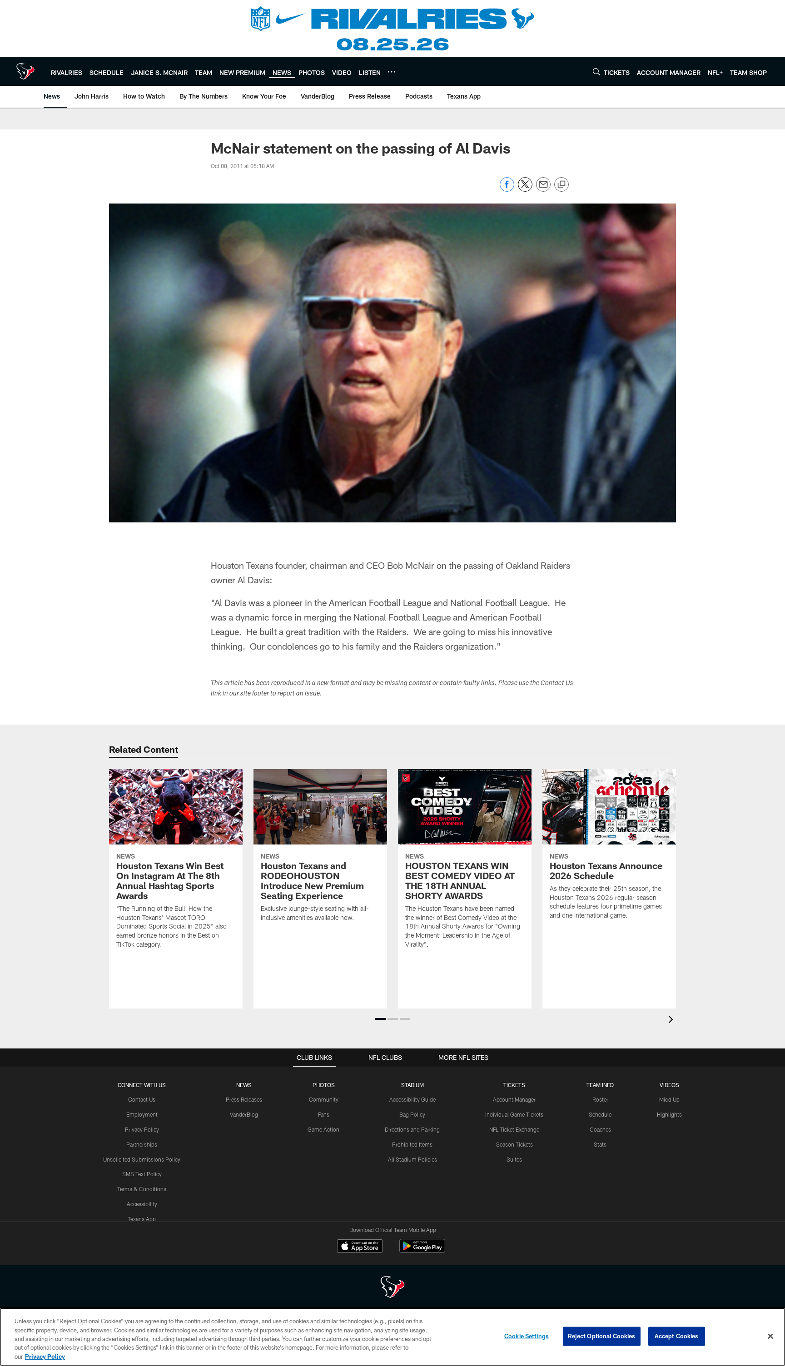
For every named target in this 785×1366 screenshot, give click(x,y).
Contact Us (141, 1099)
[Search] (596, 71)
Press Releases (244, 1099)
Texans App (142, 1219)
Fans (323, 1114)
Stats (600, 1144)
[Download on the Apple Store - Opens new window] (359, 1247)
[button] (380, 1019)
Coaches (600, 1129)
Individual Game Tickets (514, 1114)
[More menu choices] (391, 71)
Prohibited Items (412, 1144)
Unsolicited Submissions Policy (141, 1159)
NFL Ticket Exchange (514, 1129)
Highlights (669, 1114)
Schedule (600, 1114)
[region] (392, 1337)
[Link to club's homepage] (25, 71)
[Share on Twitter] (525, 189)
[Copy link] (561, 185)
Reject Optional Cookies (602, 1336)
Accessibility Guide (412, 1099)
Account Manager (514, 1099)
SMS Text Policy (142, 1174)
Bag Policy (412, 1114)
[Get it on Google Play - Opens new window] (422, 1250)
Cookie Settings (526, 1336)
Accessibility (142, 1204)
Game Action (323, 1129)
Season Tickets (514, 1144)
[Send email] (543, 189)
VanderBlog (244, 1114)
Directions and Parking (412, 1129)
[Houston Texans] (392, 1288)
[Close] (770, 1336)
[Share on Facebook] (507, 189)
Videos (669, 1085)
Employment (142, 1114)
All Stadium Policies (412, 1159)
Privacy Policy (142, 1129)
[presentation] (672, 1020)
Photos (324, 1085)
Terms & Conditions (141, 1189)
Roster (600, 1099)
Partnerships (141, 1144)
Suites (514, 1159)
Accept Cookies (677, 1336)
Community (323, 1099)
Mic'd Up (669, 1099)
